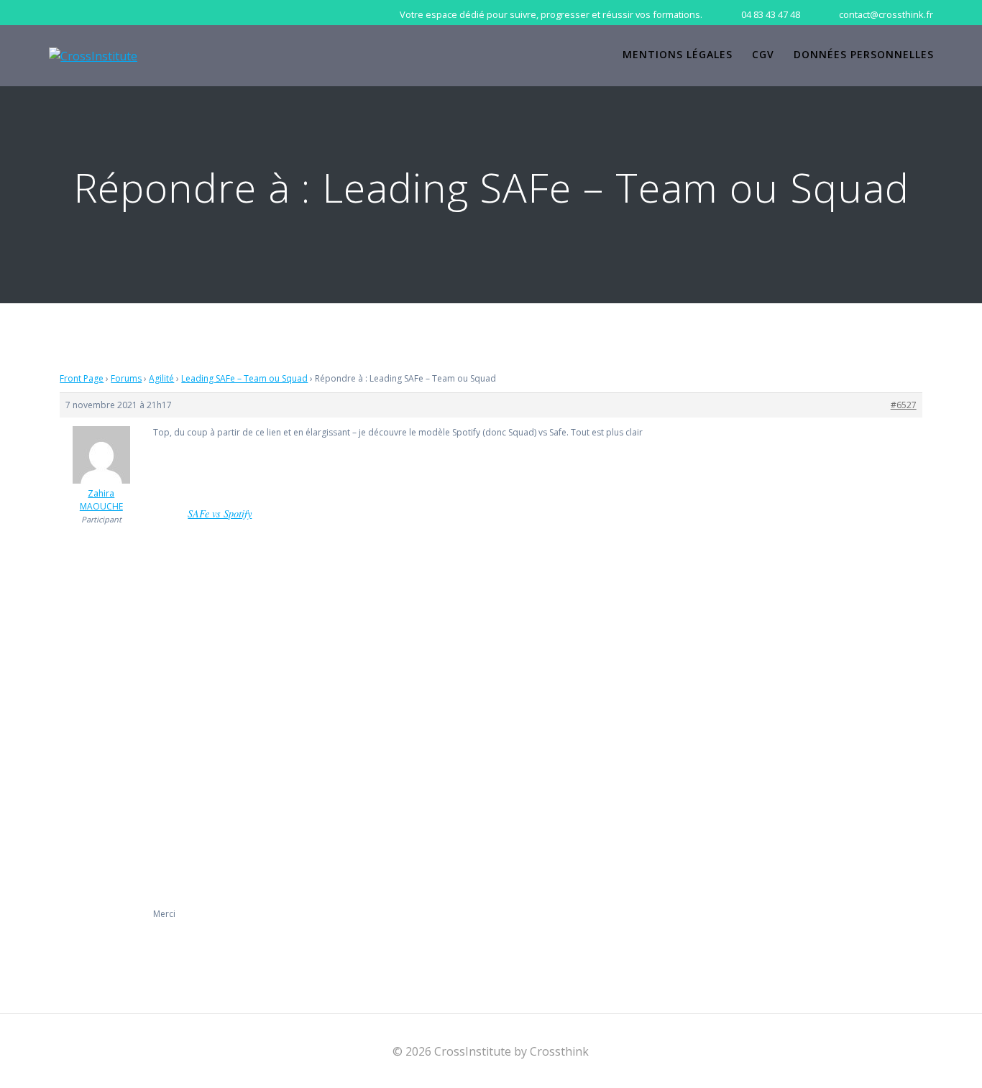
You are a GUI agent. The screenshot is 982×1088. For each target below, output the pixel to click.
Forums (126, 378)
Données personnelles (864, 54)
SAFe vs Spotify (220, 513)
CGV (763, 54)
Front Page (82, 378)
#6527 (904, 405)
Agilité (161, 378)
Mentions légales (678, 54)
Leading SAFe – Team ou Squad (244, 378)
